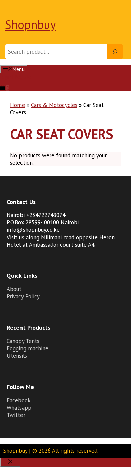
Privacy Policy (23, 296)
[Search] (115, 51)
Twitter (16, 415)
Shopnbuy (30, 24)
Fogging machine (27, 348)
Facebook (19, 400)
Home (17, 105)
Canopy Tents (23, 341)
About (14, 289)
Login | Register (16, 76)
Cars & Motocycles (54, 105)
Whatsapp (19, 407)
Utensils (17, 355)
